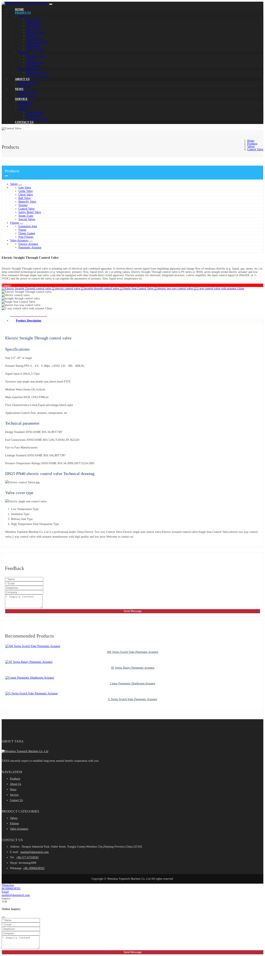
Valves (22, 16)
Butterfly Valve (35, 32)
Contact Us (24, 122)
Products (23, 12)
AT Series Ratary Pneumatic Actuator (132, 667)
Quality (22, 109)
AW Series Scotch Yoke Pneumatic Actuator (132, 652)
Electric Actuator (36, 72)
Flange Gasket (34, 62)
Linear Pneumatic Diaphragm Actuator (132, 683)
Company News (27, 92)
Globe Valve (33, 22)
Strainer (31, 36)
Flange (30, 59)
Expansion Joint (35, 55)
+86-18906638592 (34, 868)
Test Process (33, 115)
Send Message (133, 611)
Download (24, 105)
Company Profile (28, 82)
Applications (25, 102)
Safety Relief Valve (37, 42)
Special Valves (34, 49)
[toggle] (50, 4)
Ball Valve (32, 29)
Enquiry (6, 285)
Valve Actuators (27, 69)
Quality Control (35, 112)
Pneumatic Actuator (37, 75)
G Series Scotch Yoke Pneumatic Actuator (132, 699)
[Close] (3, 917)
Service (21, 99)
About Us (22, 79)
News (19, 89)
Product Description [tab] (28, 320)
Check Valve (33, 26)
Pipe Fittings (33, 65)
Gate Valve (32, 19)
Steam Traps (33, 45)
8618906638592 (11, 888)
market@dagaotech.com (34, 852)
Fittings (22, 52)
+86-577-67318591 (27, 857)
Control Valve (34, 39)
